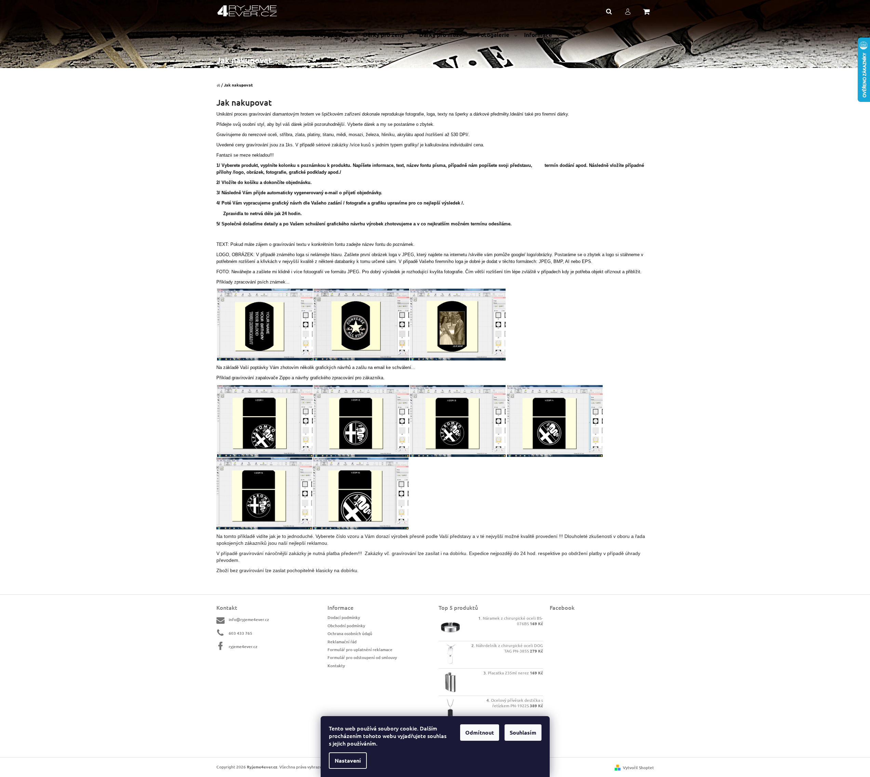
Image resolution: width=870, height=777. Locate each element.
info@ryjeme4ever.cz (249, 619)
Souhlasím (523, 732)
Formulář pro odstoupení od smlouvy (362, 657)
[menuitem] (333, 35)
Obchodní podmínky (346, 626)
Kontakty (336, 666)
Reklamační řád (342, 642)
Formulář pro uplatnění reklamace (359, 650)
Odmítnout (479, 732)
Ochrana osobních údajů (349, 633)
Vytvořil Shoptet (638, 768)
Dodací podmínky (343, 617)
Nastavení (348, 760)
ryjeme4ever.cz (243, 646)
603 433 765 (240, 633)
